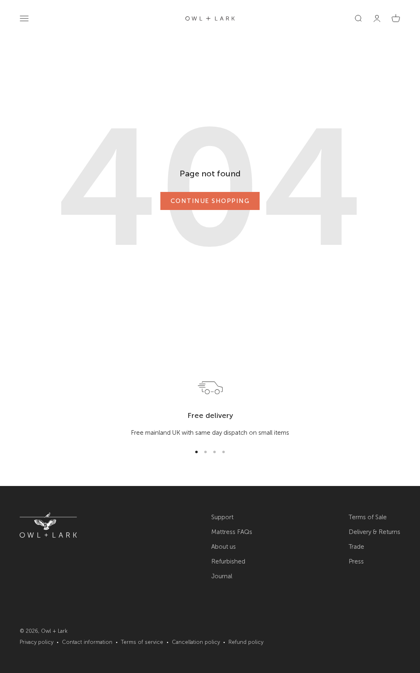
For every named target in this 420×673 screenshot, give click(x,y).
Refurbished (228, 561)
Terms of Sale (368, 517)
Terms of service (142, 642)
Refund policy (245, 642)
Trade (356, 546)
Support (222, 517)
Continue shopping (210, 201)
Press (356, 561)
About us (223, 546)
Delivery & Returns (374, 532)
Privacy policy (36, 642)
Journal (221, 576)
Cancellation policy (196, 642)
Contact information (87, 642)
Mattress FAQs (231, 532)
